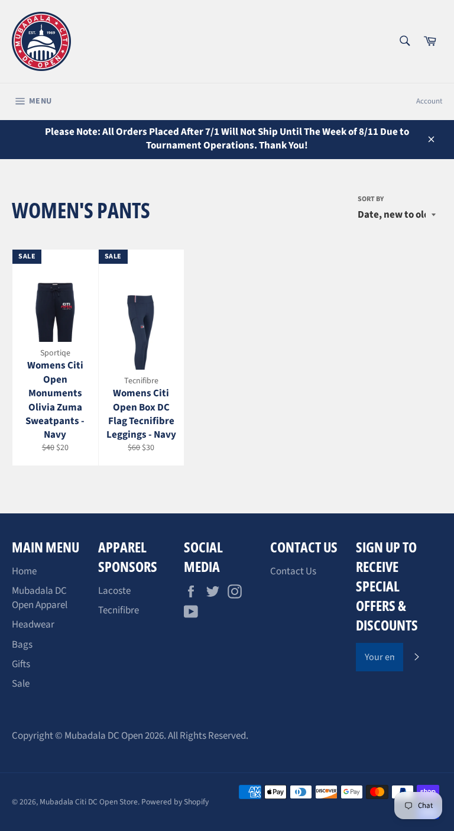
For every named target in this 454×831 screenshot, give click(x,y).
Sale (21, 684)
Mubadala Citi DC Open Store (89, 801)
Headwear (33, 624)
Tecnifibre (118, 610)
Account (429, 101)
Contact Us (293, 571)
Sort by (371, 199)
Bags (22, 645)
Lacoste (114, 591)
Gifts (21, 664)
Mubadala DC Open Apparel (39, 598)
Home (24, 571)
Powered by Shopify (175, 801)
